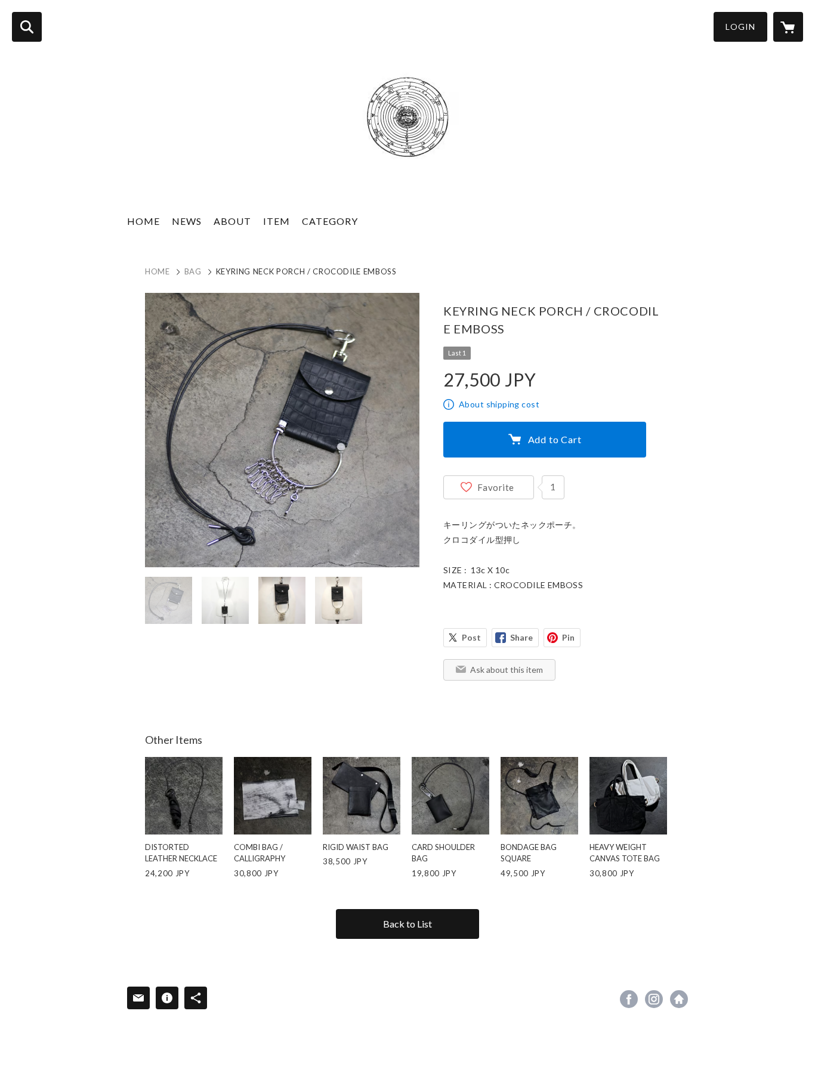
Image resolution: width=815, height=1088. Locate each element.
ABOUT (232, 221)
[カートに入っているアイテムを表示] (788, 27)
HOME (143, 221)
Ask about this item (506, 669)
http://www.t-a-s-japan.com (679, 999)
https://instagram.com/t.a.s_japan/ (654, 999)
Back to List (407, 923)
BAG (193, 271)
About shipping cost (499, 404)
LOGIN (740, 26)
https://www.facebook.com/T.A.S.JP (629, 999)
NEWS (187, 221)
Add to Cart (555, 439)
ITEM (276, 221)
